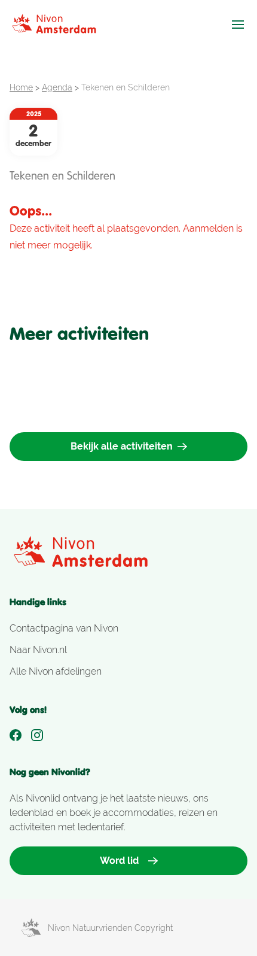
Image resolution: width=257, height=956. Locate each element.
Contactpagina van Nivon (64, 628)
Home (21, 87)
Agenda (57, 87)
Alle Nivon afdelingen (56, 671)
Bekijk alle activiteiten (122, 446)
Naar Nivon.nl (38, 649)
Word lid (119, 860)
